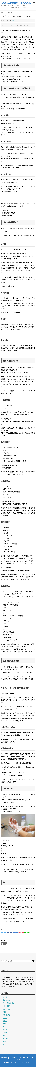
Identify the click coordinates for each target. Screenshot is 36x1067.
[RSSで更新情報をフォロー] (5, 943)
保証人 (5, 1018)
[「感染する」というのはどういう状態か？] (15, 932)
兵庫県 (5, 1021)
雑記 (13, 20)
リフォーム (6, 1009)
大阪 (4, 1027)
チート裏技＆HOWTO (9, 1003)
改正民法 (5, 1030)
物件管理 (5, 1038)
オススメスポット (8, 1000)
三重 (4, 1012)
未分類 (5, 1033)
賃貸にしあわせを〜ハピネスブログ (17, 2)
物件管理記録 (4, 1058)
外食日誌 (5, 1024)
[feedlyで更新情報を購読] (2, 943)
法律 (4, 1036)
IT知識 (5, 997)
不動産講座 (6, 1015)
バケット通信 (7, 1006)
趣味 (4, 1041)
